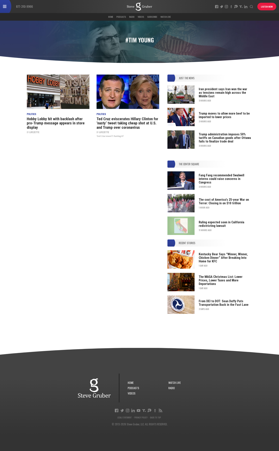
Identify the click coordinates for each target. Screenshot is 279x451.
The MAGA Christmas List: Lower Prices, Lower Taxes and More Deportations (221, 280)
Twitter (221, 6)
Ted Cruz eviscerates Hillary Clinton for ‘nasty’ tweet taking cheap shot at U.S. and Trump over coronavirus (127, 123)
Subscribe (152, 16)
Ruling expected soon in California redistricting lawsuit (221, 224)
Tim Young (139, 7)
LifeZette (34, 132)
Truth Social (144, 410)
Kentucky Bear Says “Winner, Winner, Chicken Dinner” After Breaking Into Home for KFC (223, 257)
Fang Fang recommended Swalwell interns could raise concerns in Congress (221, 178)
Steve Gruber (94, 388)
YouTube (138, 410)
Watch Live (165, 16)
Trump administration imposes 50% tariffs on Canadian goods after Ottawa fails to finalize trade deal (225, 137)
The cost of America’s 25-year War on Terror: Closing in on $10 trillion (224, 201)
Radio (131, 16)
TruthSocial (241, 6)
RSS (160, 410)
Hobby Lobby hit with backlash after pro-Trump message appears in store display (56, 123)
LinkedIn (245, 6)
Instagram (226, 6)
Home (110, 16)
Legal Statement (124, 417)
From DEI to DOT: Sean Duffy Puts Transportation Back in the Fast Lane (223, 303)
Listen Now (267, 6)
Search (251, 6)
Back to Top (155, 417)
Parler (236, 6)
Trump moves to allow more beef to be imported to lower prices (224, 115)
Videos (141, 16)
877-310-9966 (24, 6)
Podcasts (121, 16)
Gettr (231, 6)
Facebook (216, 6)
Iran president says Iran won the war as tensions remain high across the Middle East (223, 92)
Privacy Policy (141, 417)
